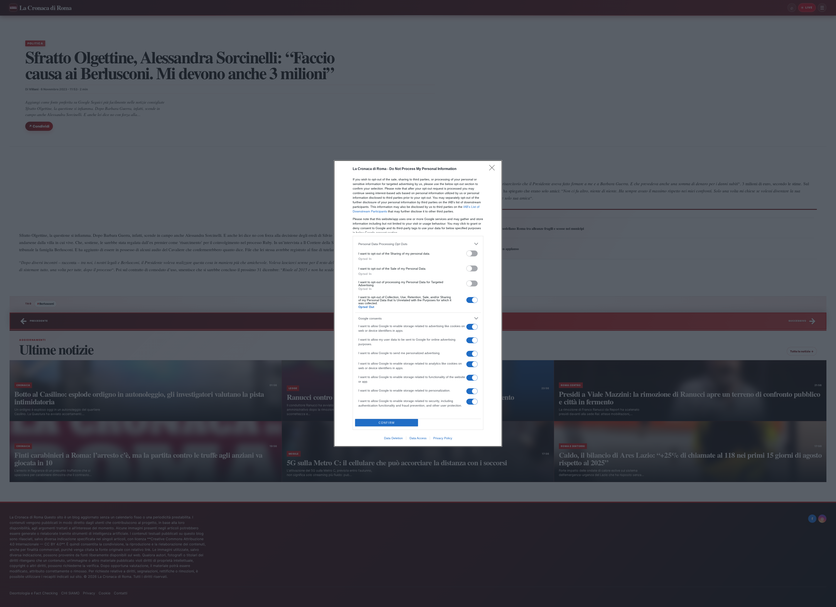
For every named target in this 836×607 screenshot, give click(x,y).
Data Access (418, 438)
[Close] (493, 169)
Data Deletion (393, 438)
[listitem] (418, 244)
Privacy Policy (442, 438)
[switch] (472, 253)
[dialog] (418, 303)
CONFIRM (387, 422)
